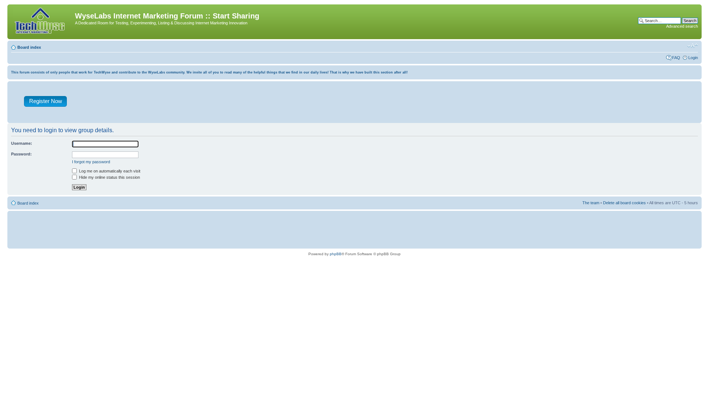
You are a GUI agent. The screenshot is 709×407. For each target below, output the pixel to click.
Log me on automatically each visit (109, 171)
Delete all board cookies (624, 203)
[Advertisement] (388, 103)
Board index (29, 47)
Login (693, 57)
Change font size (692, 45)
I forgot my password (91, 162)
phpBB (336, 254)
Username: (21, 143)
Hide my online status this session (109, 177)
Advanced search (682, 26)
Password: (21, 154)
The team (590, 203)
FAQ (676, 57)
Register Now (45, 101)
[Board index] (42, 21)
